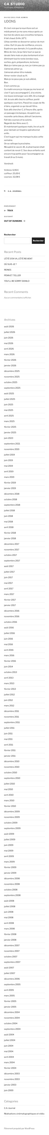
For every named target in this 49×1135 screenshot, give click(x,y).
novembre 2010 (11, 767)
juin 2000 (8, 1090)
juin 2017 (8, 577)
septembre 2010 (12, 778)
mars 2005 (9, 995)
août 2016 (9, 627)
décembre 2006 (12, 979)
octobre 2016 (10, 622)
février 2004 (10, 1068)
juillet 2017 (9, 572)
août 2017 (9, 566)
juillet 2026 (9, 332)
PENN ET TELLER (12, 275)
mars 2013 (9, 683)
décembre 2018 (11, 494)
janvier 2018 (10, 538)
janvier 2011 (10, 756)
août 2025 (9, 393)
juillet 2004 (9, 1040)
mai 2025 (8, 410)
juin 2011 (8, 733)
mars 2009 (9, 862)
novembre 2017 (11, 549)
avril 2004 (9, 1057)
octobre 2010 (10, 772)
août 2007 (9, 967)
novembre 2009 (12, 817)
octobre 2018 (10, 499)
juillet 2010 (9, 784)
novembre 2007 (12, 951)
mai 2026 (8, 343)
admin (24, 17)
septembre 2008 (12, 895)
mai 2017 (8, 583)
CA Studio (14, 4)
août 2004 (9, 1034)
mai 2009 (8, 850)
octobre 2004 (10, 1023)
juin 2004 (8, 1046)
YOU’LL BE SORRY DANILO (16, 281)
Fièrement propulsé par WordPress (19, 1128)
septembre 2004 (12, 1029)
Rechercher (10, 234)
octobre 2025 (10, 382)
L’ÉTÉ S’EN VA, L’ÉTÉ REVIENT (18, 258)
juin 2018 (8, 516)
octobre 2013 (10, 672)
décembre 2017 (11, 544)
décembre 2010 (11, 761)
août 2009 (9, 834)
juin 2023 (8, 438)
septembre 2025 (12, 388)
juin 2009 (8, 845)
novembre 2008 (12, 884)
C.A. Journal (15, 191)
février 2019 (10, 482)
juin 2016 (8, 639)
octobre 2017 (10, 555)
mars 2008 (9, 928)
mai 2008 (8, 917)
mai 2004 (8, 1051)
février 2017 (10, 600)
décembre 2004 (12, 1012)
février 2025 (10, 427)
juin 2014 (8, 666)
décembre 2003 (12, 1073)
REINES (7, 270)
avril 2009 (9, 856)
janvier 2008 (10, 940)
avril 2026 (9, 349)
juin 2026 (8, 338)
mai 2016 (8, 644)
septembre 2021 (12, 443)
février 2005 (10, 1001)
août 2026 (9, 326)
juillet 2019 (9, 455)
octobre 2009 (10, 823)
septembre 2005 (12, 984)
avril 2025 (9, 416)
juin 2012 (8, 700)
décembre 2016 (11, 611)
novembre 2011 (11, 717)
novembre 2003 (12, 1079)
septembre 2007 (12, 962)
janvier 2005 (10, 1007)
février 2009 (10, 867)
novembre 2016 (11, 616)
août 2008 (9, 901)
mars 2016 (9, 655)
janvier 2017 (10, 605)
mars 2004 (9, 1062)
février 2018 (10, 533)
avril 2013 (8, 678)
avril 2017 (8, 588)
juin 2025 (8, 404)
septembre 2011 (12, 722)
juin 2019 (8, 460)
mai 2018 (8, 521)
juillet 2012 (9, 694)
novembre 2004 (12, 1018)
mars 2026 (9, 354)
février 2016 (10, 661)
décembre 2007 (12, 945)
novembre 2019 (11, 449)
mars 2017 (9, 594)
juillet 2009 (9, 839)
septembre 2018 (12, 505)
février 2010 (10, 806)
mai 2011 (8, 739)
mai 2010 (8, 789)
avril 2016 (8, 650)
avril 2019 (8, 471)
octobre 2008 (10, 889)
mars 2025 (9, 421)
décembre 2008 (12, 878)
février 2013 (10, 689)
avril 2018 (8, 527)
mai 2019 (8, 466)
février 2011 (10, 750)
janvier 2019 (10, 488)
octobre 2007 (10, 956)
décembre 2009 (12, 811)
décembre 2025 (12, 371)
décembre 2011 (11, 711)
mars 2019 (9, 477)
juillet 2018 (9, 510)
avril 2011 (8, 745)
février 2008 (10, 934)
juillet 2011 (9, 728)
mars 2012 (9, 705)
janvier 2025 (10, 432)
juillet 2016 (9, 633)
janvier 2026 (10, 365)
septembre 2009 (12, 828)
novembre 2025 (12, 377)
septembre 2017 (12, 560)
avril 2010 (8, 795)
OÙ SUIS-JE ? (10, 264)
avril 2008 (9, 923)
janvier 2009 (10, 873)
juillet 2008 (9, 906)
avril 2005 (9, 990)
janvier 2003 (10, 1085)
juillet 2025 (9, 399)
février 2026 (10, 360)
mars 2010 (9, 800)
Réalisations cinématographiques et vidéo (24, 1114)
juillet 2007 (9, 973)
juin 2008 (8, 912)
